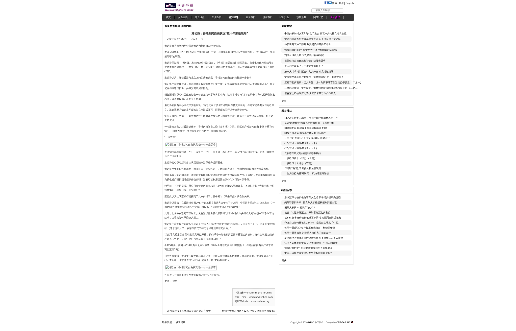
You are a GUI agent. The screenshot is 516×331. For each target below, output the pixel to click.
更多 (284, 101)
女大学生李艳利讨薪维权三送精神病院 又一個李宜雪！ (314, 77)
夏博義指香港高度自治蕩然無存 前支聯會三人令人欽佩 (313, 237)
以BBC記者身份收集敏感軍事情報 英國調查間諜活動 (312, 217)
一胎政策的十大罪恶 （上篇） (300, 158)
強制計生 (284, 17)
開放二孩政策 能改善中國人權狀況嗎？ (305, 133)
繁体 (341, 3)
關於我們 (318, 17)
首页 (167, 25)
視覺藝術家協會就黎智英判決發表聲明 (305, 60)
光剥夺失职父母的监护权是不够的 (302, 153)
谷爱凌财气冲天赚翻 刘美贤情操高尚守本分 (307, 44)
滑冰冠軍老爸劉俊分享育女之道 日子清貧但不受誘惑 (312, 39)
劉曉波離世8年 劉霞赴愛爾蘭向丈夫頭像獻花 (308, 247)
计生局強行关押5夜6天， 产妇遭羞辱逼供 (306, 173)
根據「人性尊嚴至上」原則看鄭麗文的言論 (307, 212)
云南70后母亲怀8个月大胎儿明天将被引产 (307, 138)
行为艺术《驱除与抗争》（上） (301, 148)
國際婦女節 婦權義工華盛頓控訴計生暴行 (306, 128)
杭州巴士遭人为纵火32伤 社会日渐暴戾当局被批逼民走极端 (252, 310)
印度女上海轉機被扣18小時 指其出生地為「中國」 (312, 222)
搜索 (348, 10)
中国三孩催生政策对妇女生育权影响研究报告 (308, 253)
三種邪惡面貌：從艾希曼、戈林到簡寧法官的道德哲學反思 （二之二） (322, 88)
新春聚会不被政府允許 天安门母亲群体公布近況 (310, 93)
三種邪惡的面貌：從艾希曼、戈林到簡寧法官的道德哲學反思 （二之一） (323, 82)
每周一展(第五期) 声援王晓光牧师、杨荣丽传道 (309, 227)
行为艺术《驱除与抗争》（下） (301, 143)
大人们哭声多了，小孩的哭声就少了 (303, 66)
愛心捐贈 (335, 17)
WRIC (311, 322)
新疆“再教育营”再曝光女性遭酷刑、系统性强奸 (309, 123)
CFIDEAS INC (343, 322)
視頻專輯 (267, 17)
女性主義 (183, 17)
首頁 (168, 17)
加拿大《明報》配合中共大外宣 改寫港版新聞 (308, 71)
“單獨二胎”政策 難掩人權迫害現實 (302, 168)
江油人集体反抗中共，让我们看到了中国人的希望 (311, 242)
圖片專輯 (250, 17)
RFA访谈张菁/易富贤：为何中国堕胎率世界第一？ (311, 118)
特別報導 (233, 17)
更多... (348, 110)
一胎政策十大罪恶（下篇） (298, 163)
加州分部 (217, 17)
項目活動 (301, 17)
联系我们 (167, 322)
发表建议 (180, 322)
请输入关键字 (322, 10)
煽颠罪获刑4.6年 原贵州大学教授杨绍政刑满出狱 (310, 49)
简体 (334, 3)
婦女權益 (200, 17)
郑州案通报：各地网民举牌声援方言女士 (189, 310)
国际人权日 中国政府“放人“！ (300, 207)
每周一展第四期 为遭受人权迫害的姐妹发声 (307, 232)
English (349, 3)
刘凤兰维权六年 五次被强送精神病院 (304, 55)
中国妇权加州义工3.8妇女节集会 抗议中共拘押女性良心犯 (315, 33)
